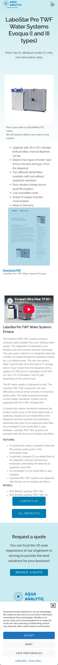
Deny (29, 644)
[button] (53, 605)
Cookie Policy (21, 661)
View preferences (29, 653)
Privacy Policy (35, 661)
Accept (29, 635)
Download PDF (12, 270)
